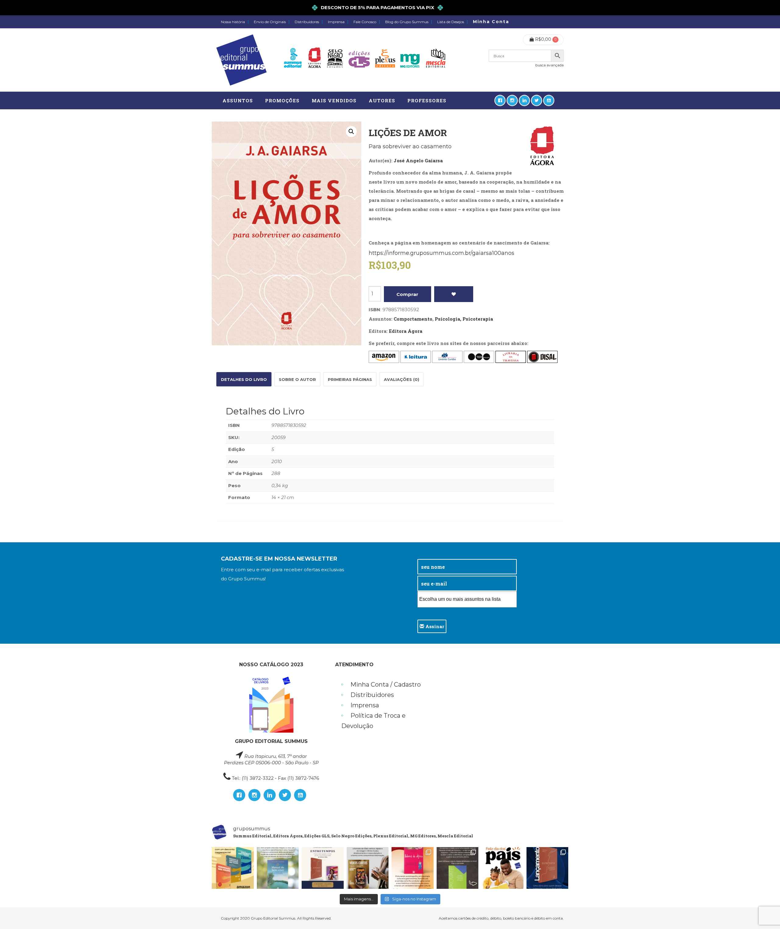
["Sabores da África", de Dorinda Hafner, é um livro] (413, 868)
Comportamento (413, 319)
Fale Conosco (364, 22)
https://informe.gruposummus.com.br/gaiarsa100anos (441, 253)
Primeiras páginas (350, 379)
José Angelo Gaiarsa (418, 160)
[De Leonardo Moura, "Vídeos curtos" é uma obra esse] (368, 868)
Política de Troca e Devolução (373, 721)
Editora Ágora (405, 331)
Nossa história (233, 22)
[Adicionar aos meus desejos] (453, 294)
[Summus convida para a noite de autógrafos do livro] (323, 868)
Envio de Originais (270, 22)
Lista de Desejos (450, 22)
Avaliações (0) (401, 379)
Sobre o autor (297, 379)
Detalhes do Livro (244, 379)
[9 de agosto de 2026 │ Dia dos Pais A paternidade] (502, 868)
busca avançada (549, 65)
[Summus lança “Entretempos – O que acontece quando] (547, 868)
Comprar (407, 294)
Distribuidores (307, 22)
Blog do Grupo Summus (406, 22)
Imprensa (336, 22)
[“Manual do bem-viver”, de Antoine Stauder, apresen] (278, 868)
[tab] (243, 379)
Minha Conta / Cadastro (385, 684)
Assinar (434, 626)
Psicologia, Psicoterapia (464, 319)
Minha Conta (491, 21)
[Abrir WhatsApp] (765, 913)
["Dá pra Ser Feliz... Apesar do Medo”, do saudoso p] (458, 868)
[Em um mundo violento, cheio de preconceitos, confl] (233, 868)
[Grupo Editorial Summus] (241, 60)
